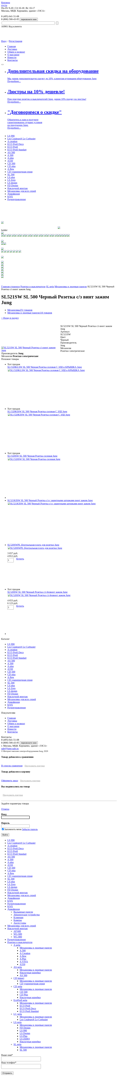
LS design (12, 182)
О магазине (13, 54)
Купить (20, 558)
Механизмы (19, 310)
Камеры (18, 920)
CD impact (19, 978)
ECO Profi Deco (15, 144)
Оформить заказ (9, 780)
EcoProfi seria (20, 1000)
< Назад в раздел (10, 318)
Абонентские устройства (27, 914)
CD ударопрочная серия (19, 171)
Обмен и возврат (16, 52)
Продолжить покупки (35, 766)
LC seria (18, 1014)
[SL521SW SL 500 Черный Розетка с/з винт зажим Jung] (30, 350)
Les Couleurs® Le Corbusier (21, 138)
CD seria (18, 986)
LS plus (11, 177)
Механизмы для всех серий (21, 191)
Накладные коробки (30, 972)
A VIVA (24, 961)
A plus (10, 158)
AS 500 (11, 152)
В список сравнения (11, 765)
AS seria (18, 967)
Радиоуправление (16, 199)
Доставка (12, 49)
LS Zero (11, 180)
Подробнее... (14, 81)
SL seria (50, 286)
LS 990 (11, 136)
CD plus (11, 166)
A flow (10, 169)
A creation (12, 141)
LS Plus (23, 1036)
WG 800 (18, 936)
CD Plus (24, 994)
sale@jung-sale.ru (10, 748)
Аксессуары (20, 923)
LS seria (18, 1022)
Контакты (12, 60)
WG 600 (18, 934)
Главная (11, 46)
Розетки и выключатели (32, 286)
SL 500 (10, 174)
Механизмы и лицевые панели (71, 286)
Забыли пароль (30, 829)
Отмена (5, 809)
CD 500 (11, 163)
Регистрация (15, 41)
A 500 (10, 155)
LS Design (25, 1033)
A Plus (23, 959)
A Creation (25, 953)
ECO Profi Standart (16, 149)
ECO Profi (12, 147)
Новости (11, 57)
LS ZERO (25, 1039)
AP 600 (17, 931)
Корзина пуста (5, 4)
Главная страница (10, 286)
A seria (17, 945)
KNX (10, 196)
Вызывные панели (23, 912)
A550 (10, 160)
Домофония (13, 194)
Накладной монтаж (17, 188)
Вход (3, 41)
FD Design (12, 185)
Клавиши (18, 917)
